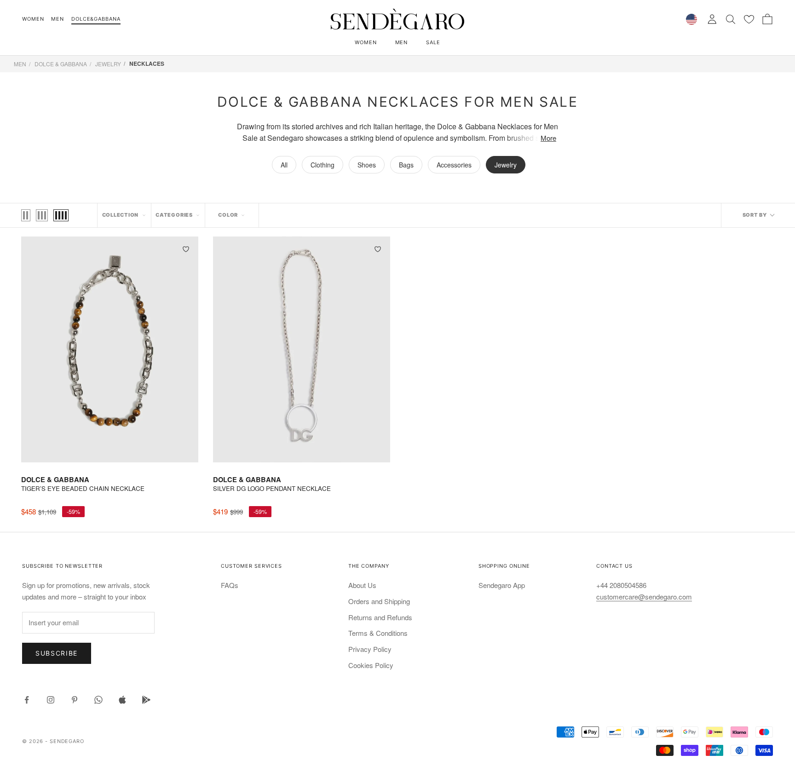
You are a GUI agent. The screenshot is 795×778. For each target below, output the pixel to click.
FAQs (229, 585)
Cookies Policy (370, 665)
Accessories (454, 164)
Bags (406, 164)
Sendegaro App (501, 585)
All (284, 164)
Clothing (322, 164)
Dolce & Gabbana (61, 64)
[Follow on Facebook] (26, 699)
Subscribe (56, 653)
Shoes (366, 164)
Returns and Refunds (380, 617)
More (548, 138)
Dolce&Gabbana (95, 19)
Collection (120, 215)
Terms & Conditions (378, 633)
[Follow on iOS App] (122, 699)
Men (57, 19)
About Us (362, 585)
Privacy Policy (370, 649)
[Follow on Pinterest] (74, 699)
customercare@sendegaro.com (644, 596)
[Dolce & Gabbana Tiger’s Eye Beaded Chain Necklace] (109, 349)
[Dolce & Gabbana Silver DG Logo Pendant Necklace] (301, 349)
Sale (433, 42)
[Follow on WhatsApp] (98, 699)
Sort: (758, 215)
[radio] (25, 215)
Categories (174, 215)
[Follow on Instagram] (50, 699)
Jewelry (108, 64)
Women (33, 19)
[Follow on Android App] (146, 699)
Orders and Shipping (379, 601)
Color (228, 215)
